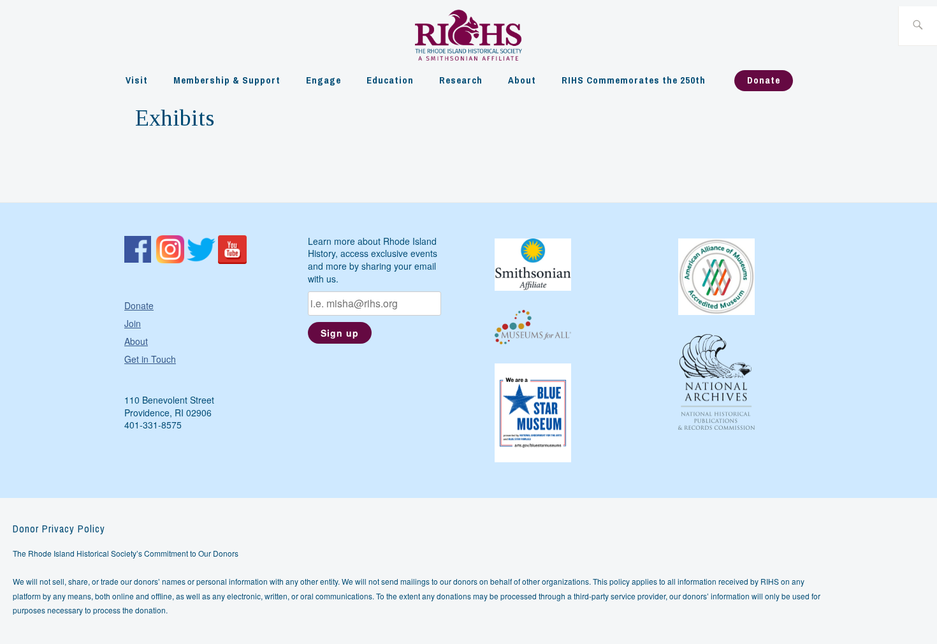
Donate (763, 80)
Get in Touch (150, 359)
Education (390, 80)
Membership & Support (226, 80)
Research (461, 80)
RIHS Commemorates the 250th (634, 80)
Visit (137, 80)
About (522, 80)
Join (132, 323)
